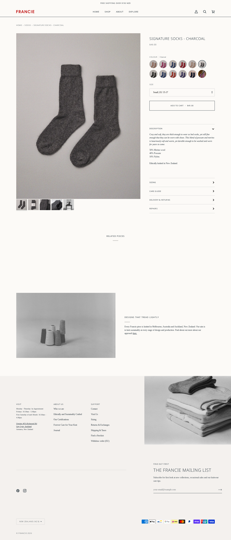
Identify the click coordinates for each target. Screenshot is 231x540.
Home (19, 25)
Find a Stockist (97, 435)
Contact (94, 409)
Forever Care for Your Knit (65, 425)
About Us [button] (59, 404)
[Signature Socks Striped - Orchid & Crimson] (164, 65)
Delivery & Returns (159, 200)
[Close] (216, 503)
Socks (28, 25)
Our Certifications (61, 419)
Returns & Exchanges (100, 425)
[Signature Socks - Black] (154, 75)
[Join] (217, 490)
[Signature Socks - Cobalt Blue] (164, 75)
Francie (22, 533)
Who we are (59, 409)
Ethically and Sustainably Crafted (68, 414)
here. (135, 333)
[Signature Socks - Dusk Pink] (202, 75)
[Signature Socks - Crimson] (183, 65)
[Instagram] (24, 490)
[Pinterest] (17, 490)
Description (156, 128)
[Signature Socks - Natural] (193, 65)
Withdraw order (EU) (100, 441)
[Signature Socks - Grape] (183, 75)
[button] (107, 12)
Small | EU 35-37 (160, 92)
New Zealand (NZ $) (29, 521)
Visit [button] (18, 404)
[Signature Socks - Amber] (174, 75)
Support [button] (95, 404)
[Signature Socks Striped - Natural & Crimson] (154, 65)
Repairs (153, 208)
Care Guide (155, 191)
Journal (57, 430)
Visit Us (94, 414)
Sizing (152, 182)
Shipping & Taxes (98, 430)
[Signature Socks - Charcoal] (203, 65)
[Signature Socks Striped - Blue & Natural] (174, 65)
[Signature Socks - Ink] (193, 75)
